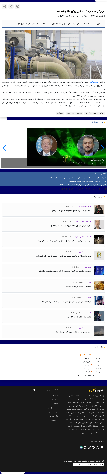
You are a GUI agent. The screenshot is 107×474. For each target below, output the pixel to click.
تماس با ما (54, 399)
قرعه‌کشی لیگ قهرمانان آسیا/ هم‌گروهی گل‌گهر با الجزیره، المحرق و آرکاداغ (65, 271)
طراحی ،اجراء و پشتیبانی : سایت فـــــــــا (88, 464)
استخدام (55, 403)
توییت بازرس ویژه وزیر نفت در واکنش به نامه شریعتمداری (70, 225)
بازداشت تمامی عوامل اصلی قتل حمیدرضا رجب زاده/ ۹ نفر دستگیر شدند (66, 301)
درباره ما (55, 395)
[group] (53, 148)
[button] (4, 148)
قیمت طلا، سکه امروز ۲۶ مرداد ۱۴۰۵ (78, 286)
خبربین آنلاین (93, 82)
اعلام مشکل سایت (52, 407)
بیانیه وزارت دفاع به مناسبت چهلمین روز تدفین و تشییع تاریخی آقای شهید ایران (63, 256)
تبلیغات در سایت (52, 412)
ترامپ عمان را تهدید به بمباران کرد (79, 317)
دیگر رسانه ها (53, 416)
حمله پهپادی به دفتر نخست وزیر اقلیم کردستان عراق (73, 332)
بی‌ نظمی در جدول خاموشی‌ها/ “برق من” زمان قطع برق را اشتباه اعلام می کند (64, 240)
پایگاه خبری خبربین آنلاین (94, 113)
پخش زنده (54, 420)
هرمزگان (60, 113)
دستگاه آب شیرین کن (74, 113)
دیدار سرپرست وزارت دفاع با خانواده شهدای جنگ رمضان (71, 210)
